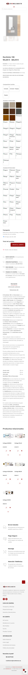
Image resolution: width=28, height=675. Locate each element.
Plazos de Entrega (7, 609)
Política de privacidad (8, 648)
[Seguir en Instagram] (6, 599)
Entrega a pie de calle (10, 236)
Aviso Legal (6, 642)
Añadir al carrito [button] (10, 450)
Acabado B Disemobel (9, 167)
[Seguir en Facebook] (4, 599)
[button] (10, 250)
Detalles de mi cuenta (8, 623)
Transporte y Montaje (8, 606)
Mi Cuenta (5, 620)
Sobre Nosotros (7, 639)
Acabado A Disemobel (9, 100)
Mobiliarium (8, 668)
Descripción (14, 283)
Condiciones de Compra (9, 645)
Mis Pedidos (6, 625)
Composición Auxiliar (9, 84)
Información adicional (14, 287)
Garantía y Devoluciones (9, 612)
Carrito (4, 628)
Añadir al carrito (18, 244)
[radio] (6, 89)
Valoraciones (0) (14, 290)
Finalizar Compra (7, 631)
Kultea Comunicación (17, 667)
